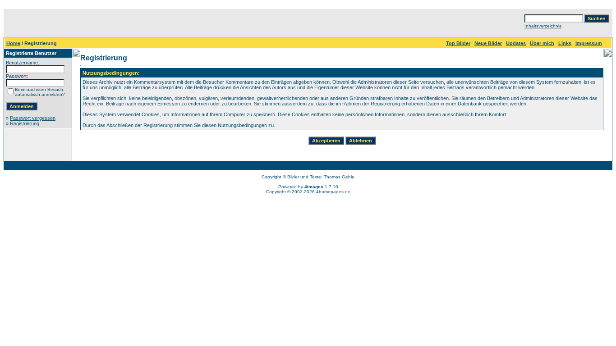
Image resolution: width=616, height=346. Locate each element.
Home (13, 43)
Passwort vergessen (32, 118)
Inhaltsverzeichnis (542, 25)
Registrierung (24, 123)
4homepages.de (333, 191)
